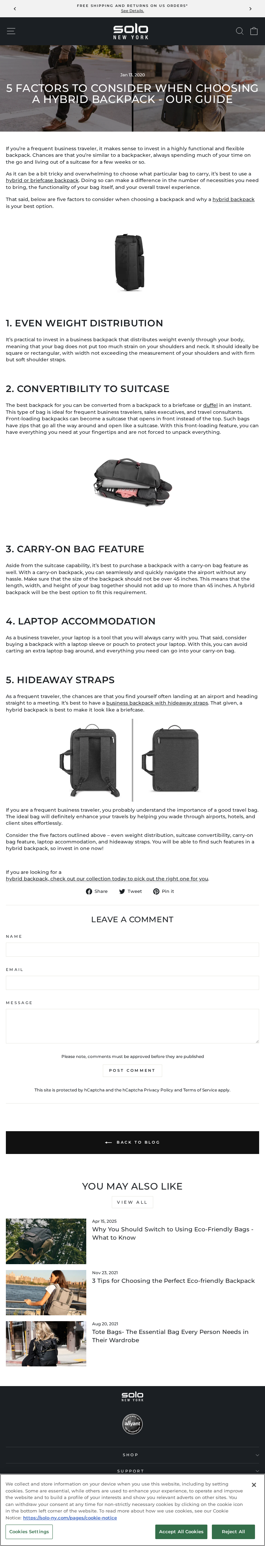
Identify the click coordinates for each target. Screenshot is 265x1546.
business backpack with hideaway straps (157, 703)
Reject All (233, 1531)
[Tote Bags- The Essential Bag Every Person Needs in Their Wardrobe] (46, 1343)
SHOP (131, 1454)
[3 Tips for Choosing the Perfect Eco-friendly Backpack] (46, 1292)
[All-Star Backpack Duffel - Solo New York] (132, 482)
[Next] (250, 8)
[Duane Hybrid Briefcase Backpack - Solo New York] (132, 256)
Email (15, 969)
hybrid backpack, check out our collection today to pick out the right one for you (107, 878)
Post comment (132, 1070)
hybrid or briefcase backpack (42, 180)
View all (132, 1202)
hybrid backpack (234, 199)
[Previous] (15, 8)
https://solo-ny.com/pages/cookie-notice (70, 1517)
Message (19, 1002)
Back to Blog (137, 1142)
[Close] (254, 1484)
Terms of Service (200, 1090)
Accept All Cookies (181, 1531)
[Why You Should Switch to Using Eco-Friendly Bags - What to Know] (46, 1241)
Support (130, 1471)
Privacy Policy (158, 1090)
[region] (132, 1510)
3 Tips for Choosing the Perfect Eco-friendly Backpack (173, 1280)
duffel (210, 405)
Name (14, 936)
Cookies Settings (29, 1531)
